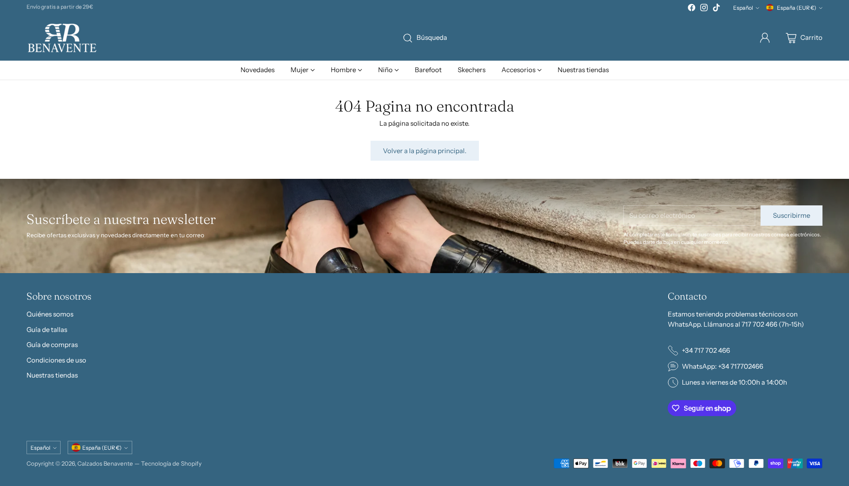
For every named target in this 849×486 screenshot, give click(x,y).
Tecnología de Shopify (171, 463)
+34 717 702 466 (706, 350)
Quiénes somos (50, 314)
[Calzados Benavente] (62, 38)
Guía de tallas (47, 329)
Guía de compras (52, 344)
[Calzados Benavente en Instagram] (704, 9)
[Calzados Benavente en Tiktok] (716, 9)
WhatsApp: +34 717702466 (722, 366)
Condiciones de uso (56, 360)
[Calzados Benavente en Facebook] (691, 9)
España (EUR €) (796, 7)
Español (743, 7)
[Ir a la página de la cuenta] (765, 38)
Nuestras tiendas (52, 375)
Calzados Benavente (105, 463)
